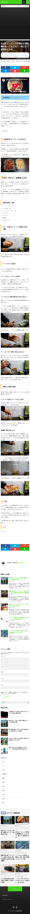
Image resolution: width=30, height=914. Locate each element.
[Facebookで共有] (5, 67)
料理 (11, 53)
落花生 (15, 56)
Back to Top (15, 889)
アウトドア (19, 851)
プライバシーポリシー (7, 899)
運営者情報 (5, 895)
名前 (2, 672)
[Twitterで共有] (15, 67)
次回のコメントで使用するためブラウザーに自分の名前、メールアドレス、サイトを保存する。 (15, 693)
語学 (3, 802)
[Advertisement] (15, 24)
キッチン (5, 55)
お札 (5, 875)
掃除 (3, 790)
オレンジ (24, 851)
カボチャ (5, 828)
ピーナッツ (15, 55)
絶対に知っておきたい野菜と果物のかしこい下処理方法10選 (7, 832)
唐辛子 (18, 876)
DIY (3, 761)
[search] (28, 6)
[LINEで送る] (24, 71)
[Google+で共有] (24, 67)
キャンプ (24, 853)
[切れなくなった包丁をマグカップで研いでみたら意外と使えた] (4, 607)
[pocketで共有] (15, 71)
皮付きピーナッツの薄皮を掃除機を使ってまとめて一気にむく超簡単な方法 (22, 834)
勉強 (3, 778)
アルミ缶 (9, 875)
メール (3, 678)
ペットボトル (21, 55)
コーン (4, 876)
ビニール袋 (10, 55)
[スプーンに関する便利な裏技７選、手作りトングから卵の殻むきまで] (4, 620)
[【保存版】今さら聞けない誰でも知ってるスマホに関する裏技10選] (4, 714)
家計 (3, 786)
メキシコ (23, 875)
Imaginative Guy (15, 97)
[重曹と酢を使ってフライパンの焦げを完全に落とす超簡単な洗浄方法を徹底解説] (4, 594)
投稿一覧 (21, 562)
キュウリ (10, 828)
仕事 (3, 770)
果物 (22, 876)
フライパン (4, 853)
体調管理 (4, 774)
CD (3, 875)
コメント (3, 656)
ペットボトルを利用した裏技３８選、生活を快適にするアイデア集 (22, 857)
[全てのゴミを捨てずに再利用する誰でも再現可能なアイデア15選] (4, 741)
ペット (4, 765)
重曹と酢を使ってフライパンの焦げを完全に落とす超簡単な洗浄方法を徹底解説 (7, 858)
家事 (3, 782)
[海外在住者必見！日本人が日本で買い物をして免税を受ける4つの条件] (4, 732)
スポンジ (9, 851)
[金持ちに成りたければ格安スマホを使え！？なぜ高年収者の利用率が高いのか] (4, 750)
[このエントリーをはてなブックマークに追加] (5, 71)
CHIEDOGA (19, 910)
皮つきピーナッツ (10, 56)
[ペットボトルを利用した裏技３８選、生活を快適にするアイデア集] (4, 633)
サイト (2, 684)
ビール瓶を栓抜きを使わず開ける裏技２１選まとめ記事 (7, 880)
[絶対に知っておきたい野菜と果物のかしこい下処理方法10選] (4, 580)
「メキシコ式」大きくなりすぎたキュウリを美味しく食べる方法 (22, 880)
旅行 (3, 798)
